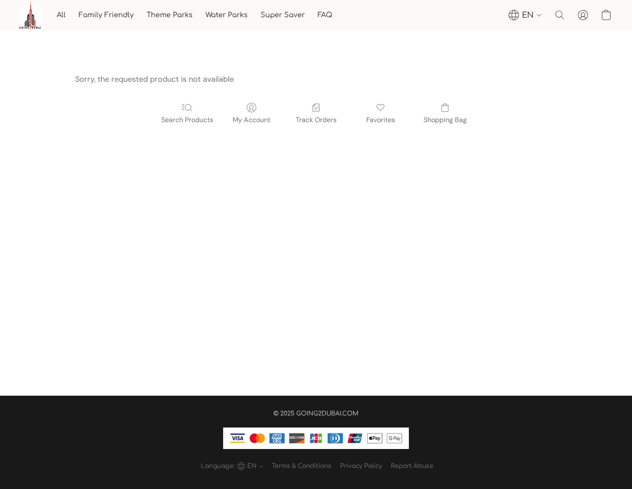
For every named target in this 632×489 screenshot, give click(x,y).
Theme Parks (170, 15)
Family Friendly (106, 15)
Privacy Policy (361, 466)
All (61, 15)
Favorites (380, 119)
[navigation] (525, 15)
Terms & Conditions (301, 466)
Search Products (187, 119)
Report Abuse (412, 466)
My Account (251, 119)
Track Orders (316, 119)
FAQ (325, 15)
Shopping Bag (445, 119)
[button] (30, 15)
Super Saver (283, 15)
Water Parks (227, 15)
